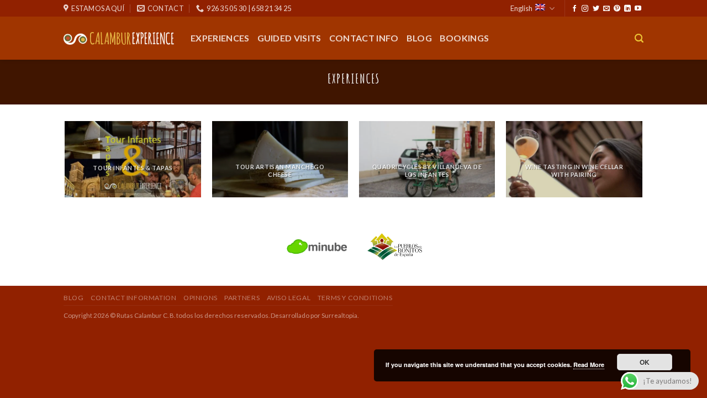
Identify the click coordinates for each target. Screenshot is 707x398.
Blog (419, 38)
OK (645, 362)
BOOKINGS (464, 38)
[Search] (639, 38)
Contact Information (134, 298)
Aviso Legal (289, 298)
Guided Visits (289, 38)
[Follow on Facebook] (574, 9)
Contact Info (364, 38)
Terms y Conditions (355, 298)
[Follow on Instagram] (585, 9)
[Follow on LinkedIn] (627, 9)
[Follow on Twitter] (596, 9)
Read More (588, 364)
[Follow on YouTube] (638, 9)
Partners (242, 298)
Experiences (220, 38)
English (521, 8)
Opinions (200, 298)
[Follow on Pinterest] (617, 9)
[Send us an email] (606, 9)
